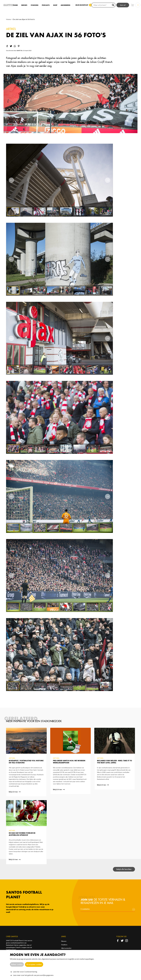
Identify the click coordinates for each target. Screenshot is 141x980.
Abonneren (65, 5)
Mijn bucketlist (66, 948)
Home (15, 5)
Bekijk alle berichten (123, 869)
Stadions (34, 5)
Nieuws (24, 5)
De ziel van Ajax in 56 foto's (24, 19)
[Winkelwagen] (132, 5)
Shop (55, 5)
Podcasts (46, 5)
